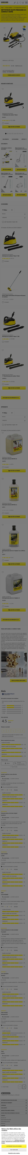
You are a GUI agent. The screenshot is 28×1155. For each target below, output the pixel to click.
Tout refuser (14, 1149)
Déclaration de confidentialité (13, 1141)
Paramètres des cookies (14, 1153)
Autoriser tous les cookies (14, 1146)
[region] (14, 1141)
